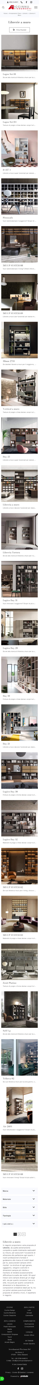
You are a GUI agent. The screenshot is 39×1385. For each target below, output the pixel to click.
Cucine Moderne (10, 1313)
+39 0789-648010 (21, 1358)
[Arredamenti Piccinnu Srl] (19, 8)
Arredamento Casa (15, 13)
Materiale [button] (7, 1199)
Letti (29, 1310)
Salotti (9, 1332)
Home (5, 13)
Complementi (29, 1326)
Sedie (10, 1339)
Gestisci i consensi (26, 1372)
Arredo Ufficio (29, 1335)
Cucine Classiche (10, 1315)
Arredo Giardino (29, 1343)
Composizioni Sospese (10, 1334)
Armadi (29, 1313)
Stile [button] (5, 1207)
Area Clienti (13, 2)
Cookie (14, 1372)
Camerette (29, 1315)
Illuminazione (29, 1324)
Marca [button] (5, 1191)
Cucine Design (9, 1310)
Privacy (8, 1372)
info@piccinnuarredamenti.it (22, 1360)
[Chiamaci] (21, 2)
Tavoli (10, 1337)
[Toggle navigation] (35, 7)
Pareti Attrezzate (10, 1326)
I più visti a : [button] (8, 1224)
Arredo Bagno (10, 1342)
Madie (10, 1329)
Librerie (25, 13)
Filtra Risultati (21, 30)
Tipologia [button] (7, 1216)
